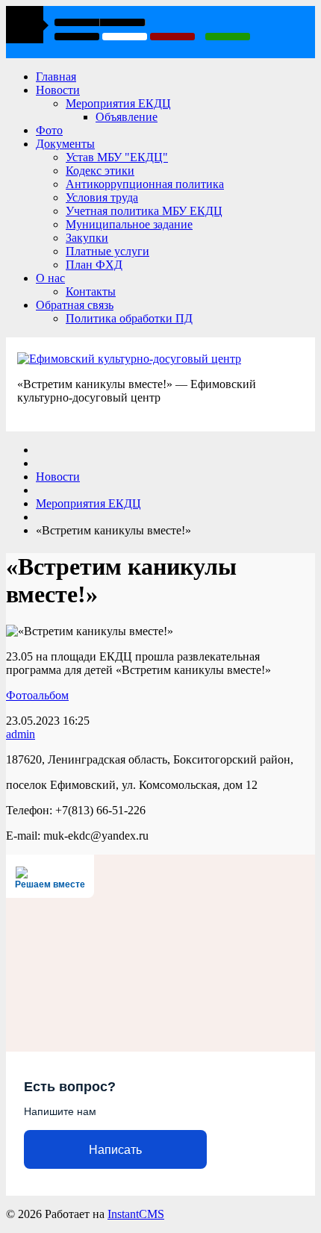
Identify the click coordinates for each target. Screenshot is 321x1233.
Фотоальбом (37, 695)
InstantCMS (135, 1214)
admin (20, 734)
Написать (115, 1149)
